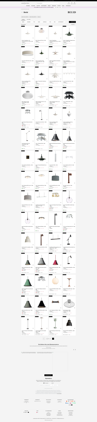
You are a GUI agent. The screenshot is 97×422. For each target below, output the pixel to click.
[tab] (23, 22)
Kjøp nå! (52, 7)
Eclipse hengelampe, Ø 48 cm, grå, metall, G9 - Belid (54, 102)
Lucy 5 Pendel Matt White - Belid (68, 81)
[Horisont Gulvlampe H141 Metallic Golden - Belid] (41, 326)
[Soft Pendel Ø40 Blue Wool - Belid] (55, 180)
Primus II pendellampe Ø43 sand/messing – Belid (53, 122)
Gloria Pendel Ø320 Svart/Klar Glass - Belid (27, 227)
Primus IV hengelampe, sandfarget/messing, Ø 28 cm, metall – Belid (55, 41)
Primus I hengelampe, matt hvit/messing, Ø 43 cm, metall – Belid (27, 41)
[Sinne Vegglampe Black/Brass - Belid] (27, 160)
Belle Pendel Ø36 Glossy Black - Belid (41, 310)
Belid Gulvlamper (25, 16)
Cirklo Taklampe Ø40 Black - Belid (41, 226)
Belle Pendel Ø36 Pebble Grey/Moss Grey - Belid (41, 268)
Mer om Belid (28, 19)
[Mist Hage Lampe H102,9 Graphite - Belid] (55, 222)
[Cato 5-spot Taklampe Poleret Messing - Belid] (55, 201)
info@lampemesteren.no (60, 418)
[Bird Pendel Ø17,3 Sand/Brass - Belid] (27, 242)
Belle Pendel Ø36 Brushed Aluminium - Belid (55, 144)
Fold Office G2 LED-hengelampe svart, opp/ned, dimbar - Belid (55, 247)
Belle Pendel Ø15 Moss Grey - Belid (27, 267)
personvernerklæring (59, 393)
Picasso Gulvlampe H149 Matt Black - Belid (27, 331)
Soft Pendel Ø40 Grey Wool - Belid (27, 204)
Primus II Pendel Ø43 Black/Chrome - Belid (41, 165)
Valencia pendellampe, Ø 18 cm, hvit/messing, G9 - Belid (68, 122)
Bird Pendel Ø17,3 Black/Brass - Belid (68, 330)
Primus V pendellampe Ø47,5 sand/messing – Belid (26, 82)
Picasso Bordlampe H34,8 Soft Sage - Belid (55, 331)
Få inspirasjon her (48, 375)
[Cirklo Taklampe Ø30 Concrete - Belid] (27, 180)
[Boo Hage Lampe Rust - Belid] (69, 180)
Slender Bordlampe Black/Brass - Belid (69, 267)
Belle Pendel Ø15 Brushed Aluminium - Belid (69, 144)
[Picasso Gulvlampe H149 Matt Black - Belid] (27, 326)
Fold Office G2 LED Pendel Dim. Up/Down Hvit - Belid (40, 205)
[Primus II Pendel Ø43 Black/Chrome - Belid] (41, 160)
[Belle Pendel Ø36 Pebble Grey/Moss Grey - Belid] (41, 263)
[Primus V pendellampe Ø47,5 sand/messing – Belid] (27, 76)
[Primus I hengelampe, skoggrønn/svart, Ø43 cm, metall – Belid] (69, 35)
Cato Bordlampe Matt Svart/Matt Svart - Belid (69, 247)
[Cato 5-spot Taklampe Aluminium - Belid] (41, 285)
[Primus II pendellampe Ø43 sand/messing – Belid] (55, 118)
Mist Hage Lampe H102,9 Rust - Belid (41, 247)
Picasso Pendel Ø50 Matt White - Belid (55, 81)
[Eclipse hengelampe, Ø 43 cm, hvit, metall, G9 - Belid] (41, 97)
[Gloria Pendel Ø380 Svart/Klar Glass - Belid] (69, 201)
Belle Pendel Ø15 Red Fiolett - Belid (54, 267)
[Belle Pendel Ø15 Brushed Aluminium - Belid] (69, 139)
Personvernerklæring (48, 414)
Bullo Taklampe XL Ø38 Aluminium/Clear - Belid (66, 311)
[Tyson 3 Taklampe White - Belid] (41, 139)
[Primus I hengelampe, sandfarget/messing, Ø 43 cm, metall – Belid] (69, 56)
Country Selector (48, 415)
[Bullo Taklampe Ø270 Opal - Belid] (41, 35)
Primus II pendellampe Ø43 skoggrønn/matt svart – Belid (40, 61)
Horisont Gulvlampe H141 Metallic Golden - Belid (41, 331)
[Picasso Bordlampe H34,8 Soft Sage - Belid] (55, 326)
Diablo (39, 16)
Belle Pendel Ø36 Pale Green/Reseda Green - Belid (27, 289)
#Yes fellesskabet (59, 412)
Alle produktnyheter (70, 415)
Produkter (23, 19)
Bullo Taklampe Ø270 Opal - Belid (41, 40)
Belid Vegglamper (33, 16)
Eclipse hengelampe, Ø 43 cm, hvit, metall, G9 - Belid (41, 102)
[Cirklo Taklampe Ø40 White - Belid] (41, 180)
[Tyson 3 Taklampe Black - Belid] (69, 97)
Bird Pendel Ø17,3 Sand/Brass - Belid (27, 247)
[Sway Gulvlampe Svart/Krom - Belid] (41, 118)
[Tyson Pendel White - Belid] (55, 160)
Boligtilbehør (70, 414)
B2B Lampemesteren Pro (59, 414)
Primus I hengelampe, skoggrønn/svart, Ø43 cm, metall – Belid (69, 41)
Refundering (48, 402)
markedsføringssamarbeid (59, 415)
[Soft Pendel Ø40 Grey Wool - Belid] (27, 201)
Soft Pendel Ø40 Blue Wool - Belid (54, 185)
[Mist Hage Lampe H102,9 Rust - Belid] (41, 242)
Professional (68, 5)
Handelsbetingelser (48, 413)
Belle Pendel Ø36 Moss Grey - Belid (27, 310)
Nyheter (59, 5)
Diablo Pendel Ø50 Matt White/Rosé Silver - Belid (54, 61)
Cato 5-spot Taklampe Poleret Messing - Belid (55, 205)
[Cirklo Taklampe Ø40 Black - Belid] (41, 222)
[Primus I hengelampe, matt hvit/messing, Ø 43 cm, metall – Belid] (27, 35)
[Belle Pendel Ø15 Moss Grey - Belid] (27, 263)
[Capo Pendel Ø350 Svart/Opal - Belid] (55, 285)
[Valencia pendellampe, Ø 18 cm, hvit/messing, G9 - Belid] (69, 118)
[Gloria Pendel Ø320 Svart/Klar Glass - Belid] (27, 222)
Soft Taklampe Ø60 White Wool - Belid (27, 60)
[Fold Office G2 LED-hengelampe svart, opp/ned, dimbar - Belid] (55, 242)
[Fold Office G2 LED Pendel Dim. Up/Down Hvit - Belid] (41, 201)
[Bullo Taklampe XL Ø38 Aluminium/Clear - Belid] (69, 305)
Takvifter (38, 5)
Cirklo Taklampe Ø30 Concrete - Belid (27, 185)
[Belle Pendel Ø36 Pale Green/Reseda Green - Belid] (27, 285)
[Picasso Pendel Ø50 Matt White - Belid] (55, 76)
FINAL (58, 7)
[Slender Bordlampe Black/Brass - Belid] (69, 263)
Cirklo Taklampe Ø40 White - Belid (41, 185)
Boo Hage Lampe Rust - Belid (67, 185)
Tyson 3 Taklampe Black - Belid (68, 101)
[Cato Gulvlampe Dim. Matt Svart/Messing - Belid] (27, 139)
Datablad (24, 125)
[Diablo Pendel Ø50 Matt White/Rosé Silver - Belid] (55, 56)
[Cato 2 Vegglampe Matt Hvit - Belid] (69, 160)
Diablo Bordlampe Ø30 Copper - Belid (69, 288)
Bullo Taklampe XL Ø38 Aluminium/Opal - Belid (25, 102)
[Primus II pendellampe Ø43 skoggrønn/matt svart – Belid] (41, 56)
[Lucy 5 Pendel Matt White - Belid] (69, 76)
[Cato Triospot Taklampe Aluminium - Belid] (27, 118)
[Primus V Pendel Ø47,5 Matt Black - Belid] (41, 76)
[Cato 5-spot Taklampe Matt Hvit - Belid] (69, 222)
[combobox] (48, 3)
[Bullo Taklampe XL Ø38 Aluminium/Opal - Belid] (27, 97)
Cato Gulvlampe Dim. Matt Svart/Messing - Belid (26, 144)
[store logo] (25, 3)
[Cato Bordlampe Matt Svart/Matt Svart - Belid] (69, 242)
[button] (33, 38)
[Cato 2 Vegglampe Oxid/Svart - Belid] (55, 305)
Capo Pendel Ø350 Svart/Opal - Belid (55, 288)
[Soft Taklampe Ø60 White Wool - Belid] (27, 56)
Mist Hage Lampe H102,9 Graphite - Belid (54, 227)
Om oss (48, 412)
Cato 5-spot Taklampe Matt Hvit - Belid (69, 226)
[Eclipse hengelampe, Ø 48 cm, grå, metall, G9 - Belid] (55, 97)
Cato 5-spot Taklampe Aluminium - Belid (41, 289)
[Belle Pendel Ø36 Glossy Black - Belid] (41, 305)
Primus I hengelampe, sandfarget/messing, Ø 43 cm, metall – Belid (69, 61)
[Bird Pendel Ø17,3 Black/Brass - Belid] (69, 326)
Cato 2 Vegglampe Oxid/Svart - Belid (54, 310)
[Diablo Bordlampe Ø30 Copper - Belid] (69, 285)
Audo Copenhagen (71, 412)
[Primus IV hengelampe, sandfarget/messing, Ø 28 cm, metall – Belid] (55, 35)
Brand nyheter (59, 413)
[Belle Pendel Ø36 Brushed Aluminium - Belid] (55, 139)
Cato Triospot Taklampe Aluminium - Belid (27, 122)
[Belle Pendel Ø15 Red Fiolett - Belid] (55, 263)
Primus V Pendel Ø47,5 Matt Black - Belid (41, 82)
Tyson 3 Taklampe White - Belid (40, 143)
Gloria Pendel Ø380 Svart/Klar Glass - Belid (69, 205)
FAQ (26, 402)
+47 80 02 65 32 (53, 418)
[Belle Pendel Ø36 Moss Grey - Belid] (27, 305)
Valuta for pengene (71, 413)
